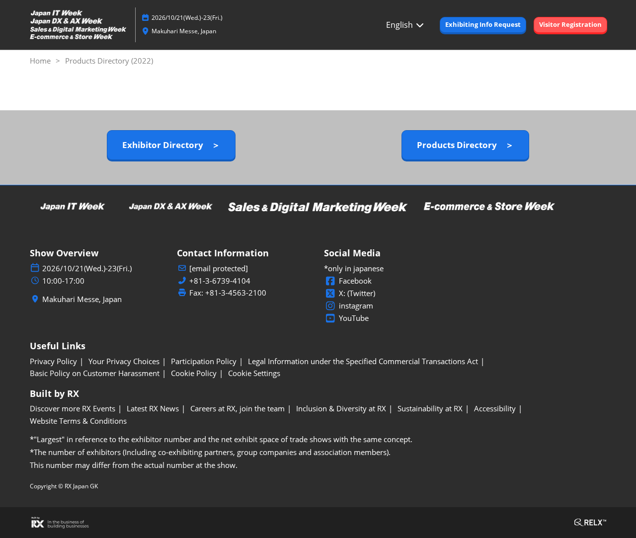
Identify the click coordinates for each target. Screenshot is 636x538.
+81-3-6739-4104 (219, 281)
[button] (483, 25)
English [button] (400, 24)
